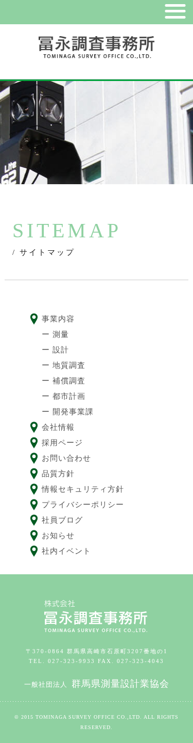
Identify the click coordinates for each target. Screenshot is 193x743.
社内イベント (66, 551)
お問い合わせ (66, 458)
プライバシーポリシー (83, 504)
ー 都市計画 (63, 396)
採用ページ (62, 443)
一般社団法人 (96, 684)
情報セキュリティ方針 (83, 489)
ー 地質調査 (63, 365)
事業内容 (58, 319)
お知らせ (58, 535)
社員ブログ (62, 520)
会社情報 (58, 427)
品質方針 (58, 474)
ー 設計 (55, 350)
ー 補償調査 (63, 381)
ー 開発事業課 (68, 412)
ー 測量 (55, 334)
